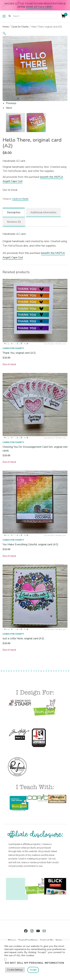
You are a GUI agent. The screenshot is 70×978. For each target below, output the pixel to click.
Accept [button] (33, 969)
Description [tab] (13, 212)
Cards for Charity (20, 26)
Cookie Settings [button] (15, 969)
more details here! (39, 7)
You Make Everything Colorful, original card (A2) (30, 544)
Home (6, 26)
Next (9, 108)
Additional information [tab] (43, 212)
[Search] (9, 16)
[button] (35, 33)
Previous (11, 103)
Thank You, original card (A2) (19, 353)
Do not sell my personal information (34, 962)
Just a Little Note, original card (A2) (23, 638)
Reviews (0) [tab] (14, 222)
